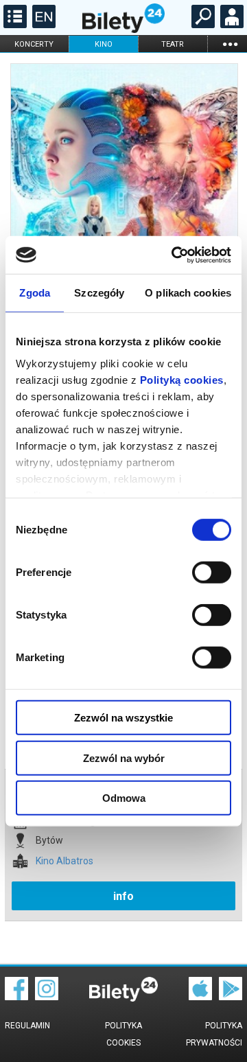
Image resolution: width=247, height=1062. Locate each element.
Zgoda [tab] (34, 293)
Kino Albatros (64, 861)
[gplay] (230, 996)
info (123, 896)
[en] (42, 24)
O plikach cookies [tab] (188, 293)
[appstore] (200, 996)
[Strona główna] (123, 29)
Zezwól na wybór (124, 757)
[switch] (211, 573)
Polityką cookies (182, 379)
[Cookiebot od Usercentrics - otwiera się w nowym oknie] (174, 255)
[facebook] (16, 996)
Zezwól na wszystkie (123, 718)
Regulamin (27, 1025)
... (230, 43)
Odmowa (123, 798)
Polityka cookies (123, 1034)
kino (104, 44)
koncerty (34, 44)
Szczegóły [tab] (99, 293)
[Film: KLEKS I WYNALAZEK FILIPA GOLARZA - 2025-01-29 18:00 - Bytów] (123, 228)
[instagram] (46, 996)
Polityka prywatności (214, 1034)
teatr (172, 44)
